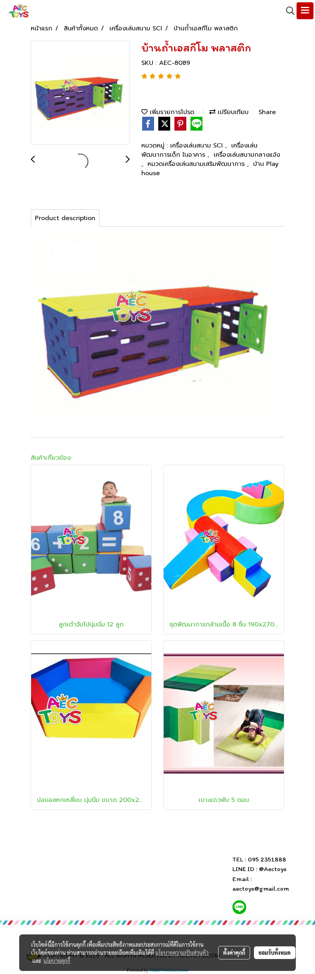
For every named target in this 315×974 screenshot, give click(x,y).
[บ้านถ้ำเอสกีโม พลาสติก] (80, 93)
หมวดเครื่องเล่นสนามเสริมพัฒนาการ (197, 164)
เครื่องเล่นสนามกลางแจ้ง (247, 154)
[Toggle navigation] (305, 10)
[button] (287, 11)
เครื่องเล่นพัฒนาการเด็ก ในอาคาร (199, 150)
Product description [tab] (65, 218)
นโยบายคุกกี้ (56, 960)
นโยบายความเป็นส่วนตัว (182, 952)
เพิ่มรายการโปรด (171, 112)
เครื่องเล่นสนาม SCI (197, 145)
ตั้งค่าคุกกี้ (234, 952)
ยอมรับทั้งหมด (275, 952)
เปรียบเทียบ (232, 112)
